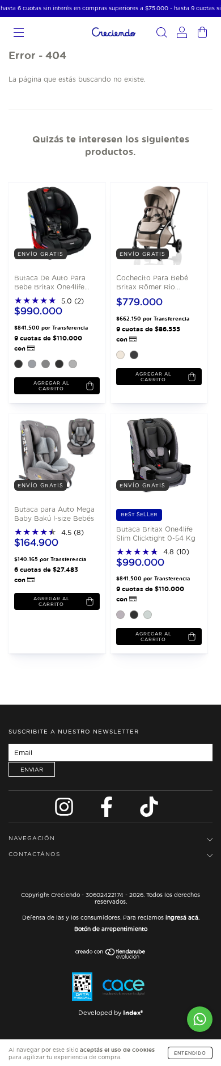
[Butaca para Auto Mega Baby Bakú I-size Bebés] (49, 454)
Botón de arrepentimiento (110, 928)
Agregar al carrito (51, 385)
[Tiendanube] (110, 957)
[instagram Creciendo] (65, 810)
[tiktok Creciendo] (149, 810)
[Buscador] (161, 34)
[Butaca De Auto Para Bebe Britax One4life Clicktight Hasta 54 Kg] (49, 223)
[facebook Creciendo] (108, 810)
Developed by (110, 1013)
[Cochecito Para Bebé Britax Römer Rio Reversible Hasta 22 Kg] (151, 223)
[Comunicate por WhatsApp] (199, 1019)
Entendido (190, 1053)
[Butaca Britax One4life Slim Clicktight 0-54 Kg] (151, 454)
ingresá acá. (182, 917)
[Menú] (18, 34)
